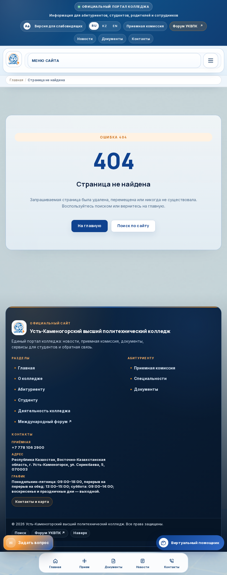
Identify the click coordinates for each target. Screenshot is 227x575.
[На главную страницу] (14, 59)
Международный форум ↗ (45, 421)
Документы (146, 389)
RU (94, 26)
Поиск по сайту (133, 225)
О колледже (30, 378)
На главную (89, 225)
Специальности (150, 378)
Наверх (80, 533)
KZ (104, 26)
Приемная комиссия (154, 368)
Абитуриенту (31, 389)
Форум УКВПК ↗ (50, 533)
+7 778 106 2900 (28, 447)
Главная (16, 80)
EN (115, 26)
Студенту (28, 400)
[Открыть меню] (210, 60)
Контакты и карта (32, 502)
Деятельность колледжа (44, 411)
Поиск (20, 533)
